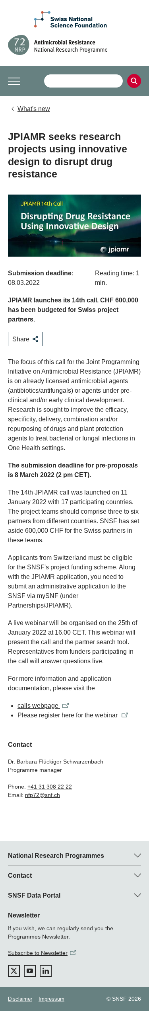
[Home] (74, 45)
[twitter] (14, 971)
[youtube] (30, 971)
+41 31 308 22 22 (49, 786)
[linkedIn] (46, 971)
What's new (33, 108)
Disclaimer (20, 999)
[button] (14, 81)
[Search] (134, 81)
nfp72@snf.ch (42, 795)
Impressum (51, 999)
